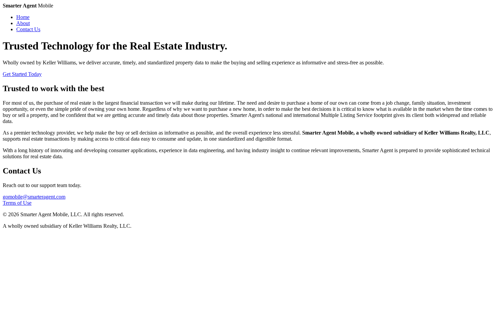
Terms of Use (17, 203)
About (23, 23)
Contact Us (28, 29)
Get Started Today (22, 74)
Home (22, 17)
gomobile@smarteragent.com (34, 197)
